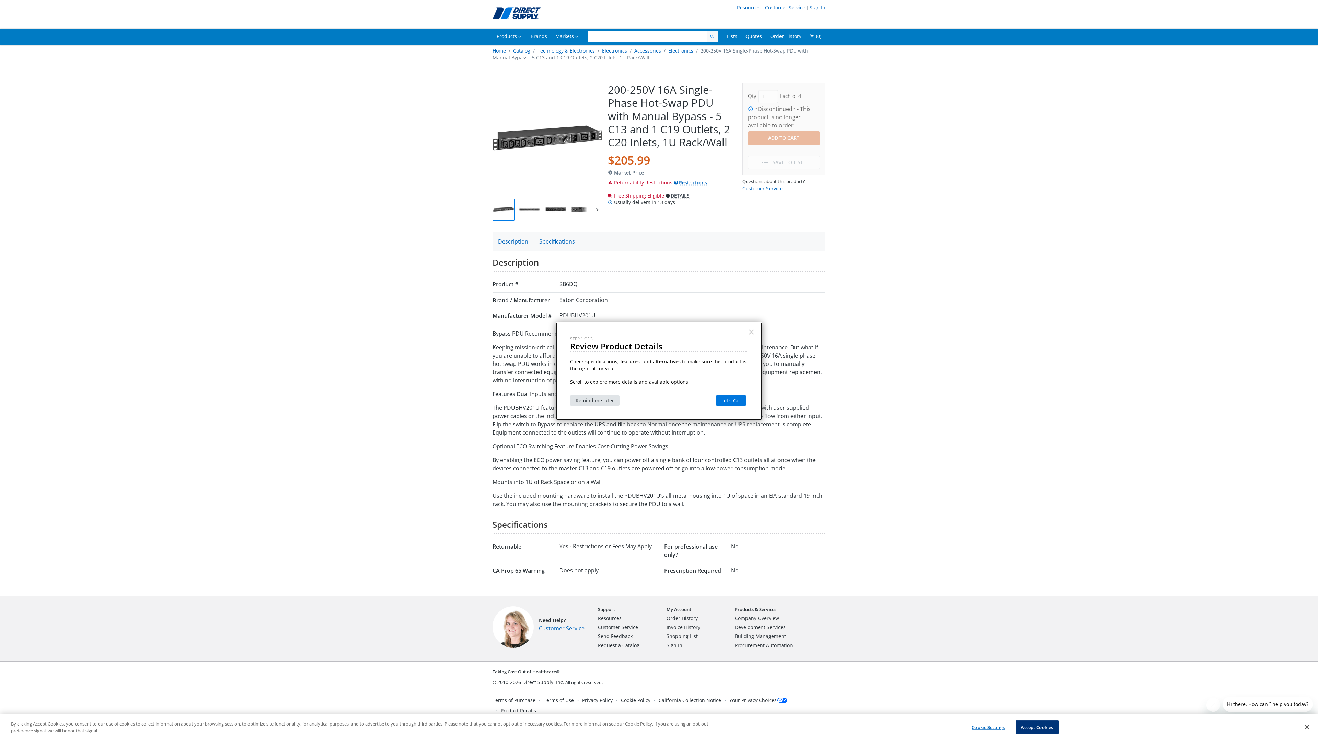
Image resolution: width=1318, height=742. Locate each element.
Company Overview (757, 618)
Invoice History (683, 627)
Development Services (760, 627)
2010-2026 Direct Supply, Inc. (530, 682)
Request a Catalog (618, 645)
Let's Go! (731, 400)
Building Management (760, 636)
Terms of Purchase (514, 700)
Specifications (557, 241)
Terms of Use (559, 700)
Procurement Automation (764, 645)
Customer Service (785, 7)
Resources (749, 7)
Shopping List (682, 636)
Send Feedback (615, 636)
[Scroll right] (597, 210)
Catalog (521, 50)
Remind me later (595, 400)
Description (513, 241)
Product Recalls (518, 710)
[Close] (1307, 726)
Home (499, 50)
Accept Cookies (1037, 727)
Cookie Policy (635, 700)
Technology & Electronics (566, 50)
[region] (659, 728)
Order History (682, 618)
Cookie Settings (988, 727)
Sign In (817, 7)
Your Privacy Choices (753, 700)
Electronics (614, 50)
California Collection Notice (690, 700)
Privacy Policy (597, 700)
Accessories (647, 50)
